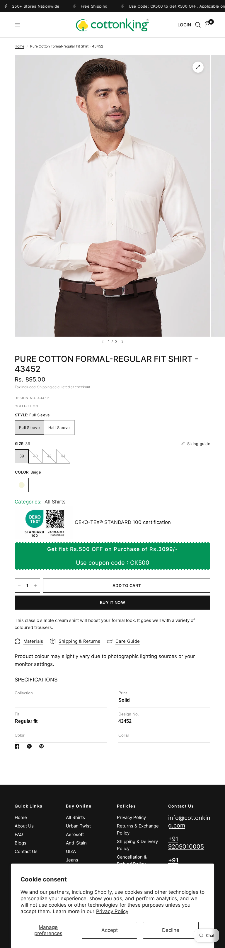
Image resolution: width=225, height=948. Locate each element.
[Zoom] (198, 67)
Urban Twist (78, 826)
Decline (170, 930)
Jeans (72, 860)
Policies (126, 806)
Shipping (44, 387)
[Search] (198, 24)
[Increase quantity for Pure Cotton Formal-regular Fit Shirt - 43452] (35, 585)
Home (19, 46)
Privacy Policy (112, 911)
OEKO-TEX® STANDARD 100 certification (122, 522)
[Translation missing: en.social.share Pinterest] (42, 746)
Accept (109, 930)
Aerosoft (75, 834)
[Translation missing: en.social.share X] (30, 746)
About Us (24, 826)
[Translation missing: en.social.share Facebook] (18, 746)
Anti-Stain (76, 843)
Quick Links (28, 806)
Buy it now (112, 602)
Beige (22, 485)
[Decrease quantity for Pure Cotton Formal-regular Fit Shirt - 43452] (19, 585)
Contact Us (26, 851)
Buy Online (79, 806)
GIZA (71, 851)
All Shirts (55, 502)
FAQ (19, 834)
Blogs (20, 843)
